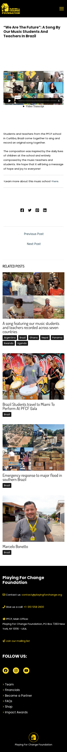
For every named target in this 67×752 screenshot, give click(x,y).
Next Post (34, 244)
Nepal (45, 337)
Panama (57, 337)
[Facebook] (22, 210)
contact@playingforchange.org (42, 594)
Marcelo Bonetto (15, 546)
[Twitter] (29, 210)
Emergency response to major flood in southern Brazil (32, 477)
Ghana (34, 337)
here (55, 181)
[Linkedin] (45, 210)
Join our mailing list (17, 641)
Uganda (22, 343)
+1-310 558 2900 (33, 607)
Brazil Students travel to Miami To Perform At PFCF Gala (29, 406)
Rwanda (8, 343)
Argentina (10, 337)
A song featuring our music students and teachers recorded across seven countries (31, 327)
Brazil (23, 337)
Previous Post (34, 234)
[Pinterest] (37, 210)
